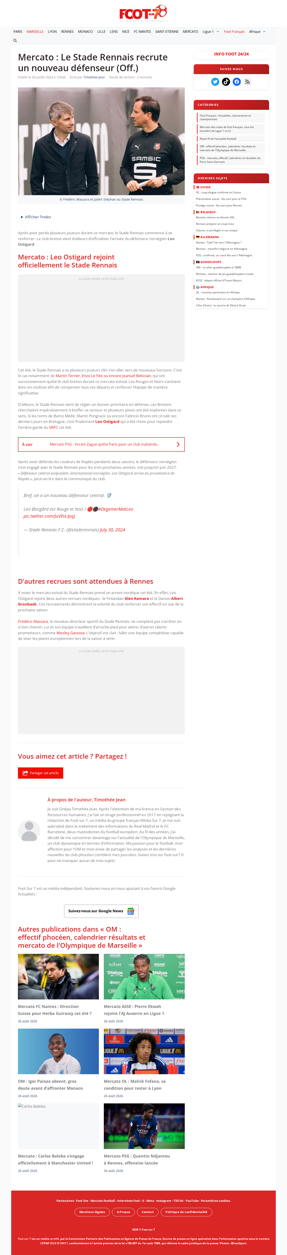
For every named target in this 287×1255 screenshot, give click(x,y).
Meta (150, 1201)
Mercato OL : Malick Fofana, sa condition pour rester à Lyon (135, 1084)
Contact (148, 1212)
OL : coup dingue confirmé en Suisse (218, 192)
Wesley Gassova (71, 632)
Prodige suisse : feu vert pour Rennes (219, 205)
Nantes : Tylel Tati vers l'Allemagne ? (218, 242)
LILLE (101, 31)
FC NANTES (142, 31)
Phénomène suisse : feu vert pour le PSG (221, 199)
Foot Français (234, 31)
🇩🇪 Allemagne (207, 237)
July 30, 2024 (112, 529)
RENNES (67, 31)
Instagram (163, 1201)
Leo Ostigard (107, 421)
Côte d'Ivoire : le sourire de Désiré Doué (221, 305)
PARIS (17, 31)
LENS (114, 31)
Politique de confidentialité (186, 1212)
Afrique (254, 31)
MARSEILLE (35, 31)
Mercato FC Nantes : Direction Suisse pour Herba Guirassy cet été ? (55, 1010)
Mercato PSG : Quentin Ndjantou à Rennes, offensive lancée (137, 1159)
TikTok (178, 1201)
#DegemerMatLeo (115, 509)
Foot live (82, 1201)
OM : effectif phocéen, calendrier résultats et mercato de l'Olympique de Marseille (227, 148)
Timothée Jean (110, 799)
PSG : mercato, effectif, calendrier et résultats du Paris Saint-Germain (230, 160)
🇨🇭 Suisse (203, 187)
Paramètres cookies (215, 1201)
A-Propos (123, 1212)
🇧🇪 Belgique (205, 212)
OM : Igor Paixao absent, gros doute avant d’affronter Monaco (50, 1084)
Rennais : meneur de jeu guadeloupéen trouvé (224, 273)
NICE (125, 31)
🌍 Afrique (205, 287)
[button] (15, 40)
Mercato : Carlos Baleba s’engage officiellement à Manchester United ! (55, 1159)
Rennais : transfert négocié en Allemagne (221, 248)
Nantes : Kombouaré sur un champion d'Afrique (225, 298)
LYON (52, 31)
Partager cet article (44, 773)
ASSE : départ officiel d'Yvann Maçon (218, 280)
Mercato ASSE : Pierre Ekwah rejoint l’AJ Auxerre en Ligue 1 (134, 1010)
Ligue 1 (208, 31)
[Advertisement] (101, 319)
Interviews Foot (128, 1201)
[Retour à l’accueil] (143, 13)
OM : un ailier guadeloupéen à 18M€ (218, 267)
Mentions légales (92, 1212)
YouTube (192, 1201)
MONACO (85, 31)
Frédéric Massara (33, 621)
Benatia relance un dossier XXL (215, 217)
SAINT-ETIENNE (166, 31)
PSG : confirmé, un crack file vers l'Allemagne (224, 255)
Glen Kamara (137, 598)
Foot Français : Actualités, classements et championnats (225, 117)
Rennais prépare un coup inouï (215, 223)
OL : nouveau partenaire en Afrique (218, 292)
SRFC (53, 427)
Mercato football (103, 1201)
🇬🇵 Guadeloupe (208, 262)
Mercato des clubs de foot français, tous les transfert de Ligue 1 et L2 (227, 129)
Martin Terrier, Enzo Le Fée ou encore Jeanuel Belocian (103, 375)
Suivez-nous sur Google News (96, 910)
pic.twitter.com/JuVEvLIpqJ (49, 516)
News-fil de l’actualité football (218, 139)
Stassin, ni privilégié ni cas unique (217, 230)
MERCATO (190, 31)
